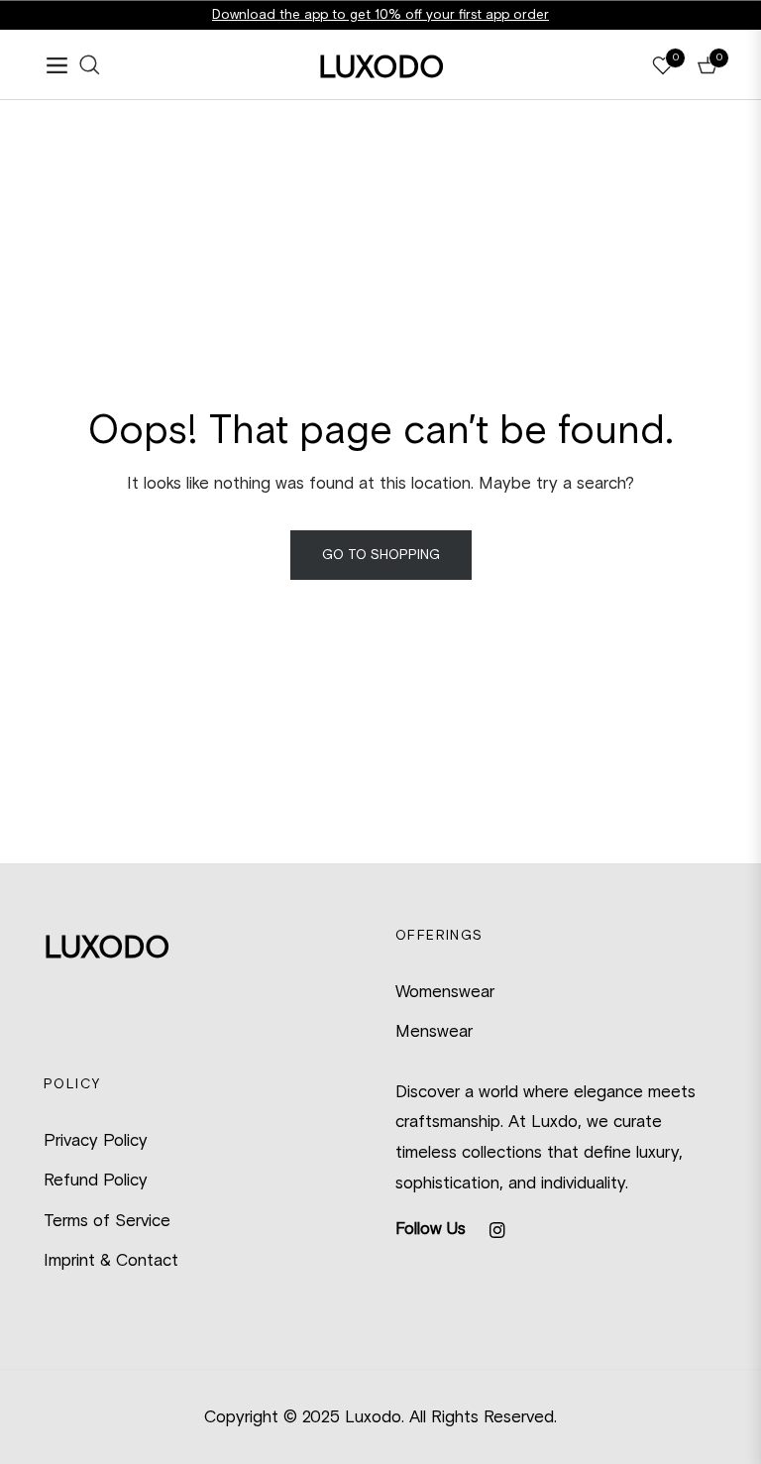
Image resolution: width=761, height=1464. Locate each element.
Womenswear (444, 991)
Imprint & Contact (111, 1260)
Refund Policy (96, 1179)
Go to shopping (381, 554)
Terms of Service (107, 1220)
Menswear (434, 1031)
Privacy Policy (96, 1140)
